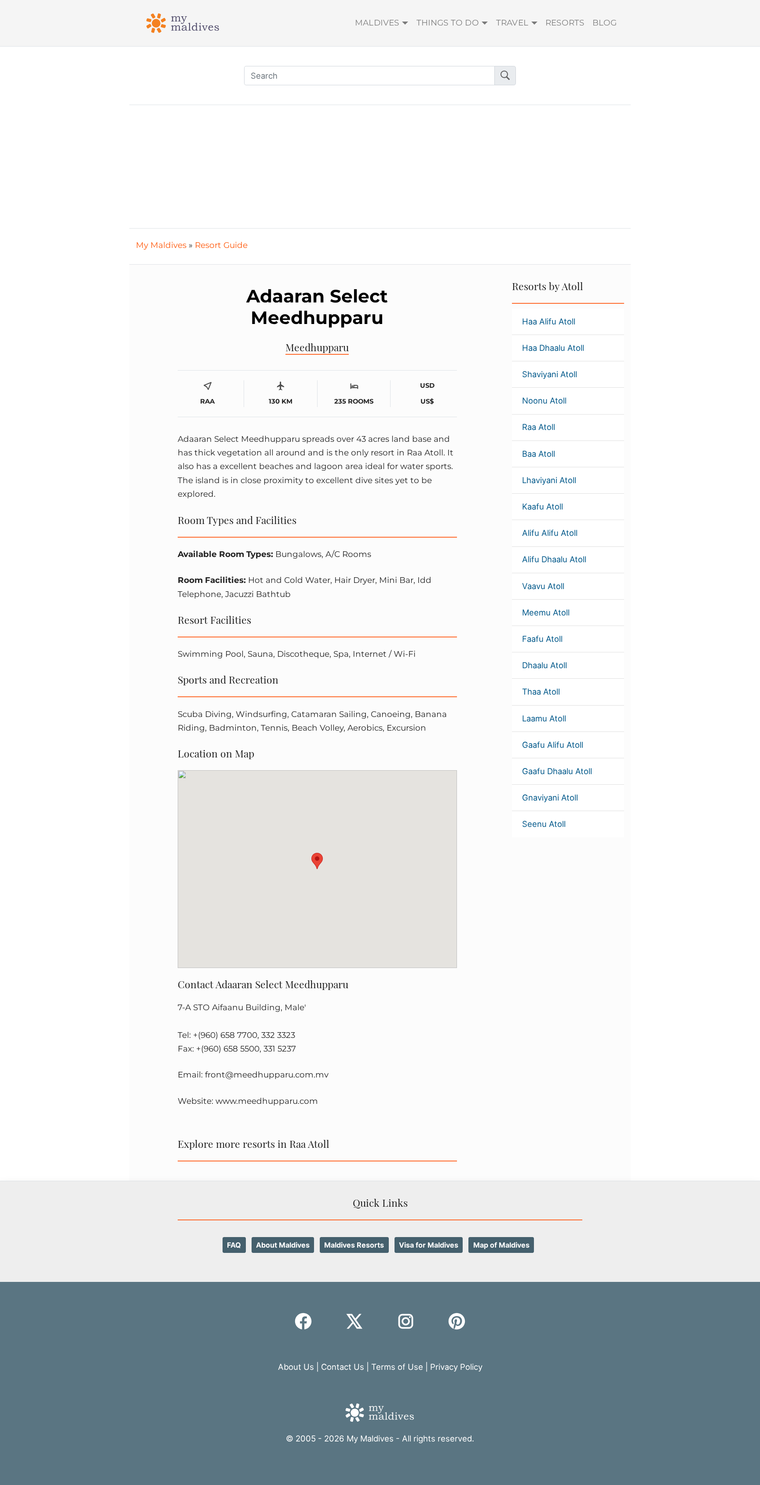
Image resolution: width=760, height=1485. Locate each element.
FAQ (234, 1245)
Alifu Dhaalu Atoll (554, 559)
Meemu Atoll (546, 612)
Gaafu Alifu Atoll (552, 745)
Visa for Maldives (428, 1245)
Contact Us (342, 1367)
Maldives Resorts (354, 1245)
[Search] (505, 75)
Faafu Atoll (542, 639)
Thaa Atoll (541, 691)
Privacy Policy (456, 1367)
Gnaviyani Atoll (550, 797)
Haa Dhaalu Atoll (553, 348)
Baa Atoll (538, 454)
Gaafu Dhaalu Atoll (557, 771)
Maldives (377, 23)
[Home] (183, 22)
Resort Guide (221, 245)
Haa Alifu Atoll (548, 321)
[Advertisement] (380, 166)
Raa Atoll (538, 427)
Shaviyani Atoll (549, 374)
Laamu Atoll (544, 718)
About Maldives (283, 1245)
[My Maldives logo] (380, 1412)
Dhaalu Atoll (544, 665)
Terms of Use (397, 1367)
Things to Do (448, 23)
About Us (296, 1367)
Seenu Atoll (544, 824)
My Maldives (161, 245)
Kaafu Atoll (542, 506)
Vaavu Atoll (543, 586)
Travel (512, 23)
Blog (604, 23)
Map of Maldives (501, 1245)
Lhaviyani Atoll (549, 480)
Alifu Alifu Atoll (549, 533)
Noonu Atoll (544, 400)
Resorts (564, 23)
